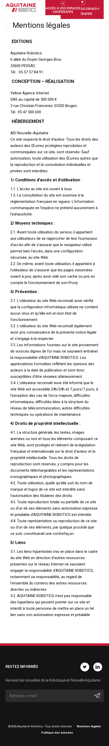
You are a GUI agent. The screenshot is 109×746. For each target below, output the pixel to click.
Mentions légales (89, 726)
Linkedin (97, 667)
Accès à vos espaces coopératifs (63, 10)
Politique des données (57, 732)
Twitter (84, 667)
